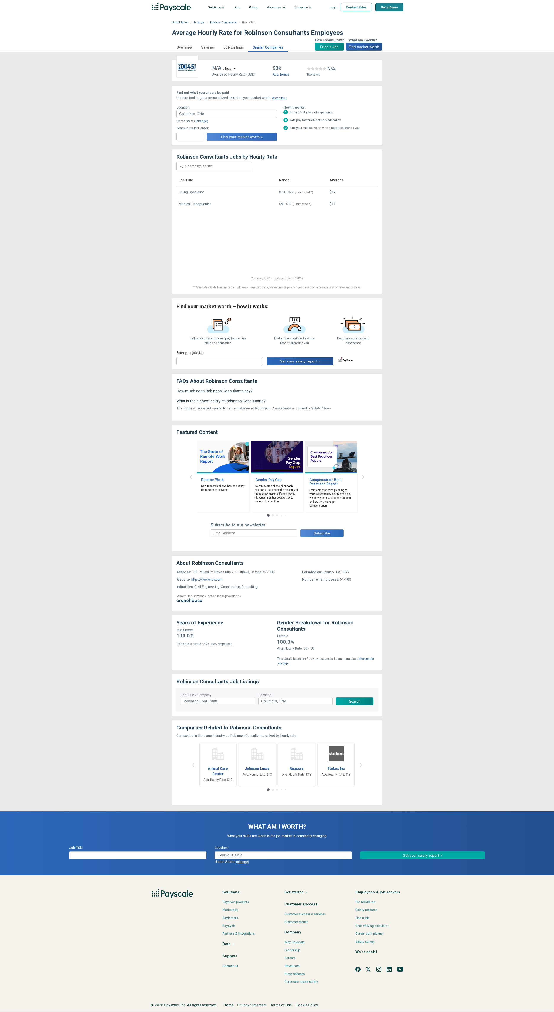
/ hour (228, 68)
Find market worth (364, 47)
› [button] (363, 476)
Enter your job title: (190, 353)
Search (354, 701)
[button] (184, 47)
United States (180, 22)
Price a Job (329, 47)
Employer (199, 22)
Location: (183, 107)
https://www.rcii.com (206, 579)
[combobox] (226, 114)
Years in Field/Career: (192, 128)
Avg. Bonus (281, 74)
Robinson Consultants (223, 22)
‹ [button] (190, 476)
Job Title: (76, 848)
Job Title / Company (196, 695)
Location (264, 695)
